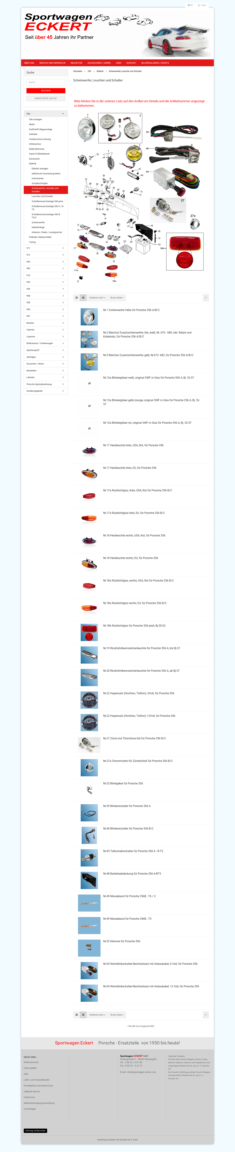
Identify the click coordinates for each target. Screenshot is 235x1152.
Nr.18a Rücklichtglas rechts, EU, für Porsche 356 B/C (135, 603)
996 (28, 309)
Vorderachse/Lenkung (40, 139)
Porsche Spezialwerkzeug (39, 384)
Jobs (118, 63)
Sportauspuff (32, 350)
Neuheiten (76, 63)
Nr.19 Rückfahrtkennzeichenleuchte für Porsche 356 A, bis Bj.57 (141, 648)
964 (28, 261)
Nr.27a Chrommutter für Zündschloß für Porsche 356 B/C (138, 761)
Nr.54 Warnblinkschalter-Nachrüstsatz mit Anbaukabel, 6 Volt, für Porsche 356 (150, 963)
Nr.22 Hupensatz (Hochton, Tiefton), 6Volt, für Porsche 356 (138, 693)
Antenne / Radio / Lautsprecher (47, 232)
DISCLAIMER (30, 1068)
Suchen (46, 90)
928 (28, 302)
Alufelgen (31, 357)
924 (28, 282)
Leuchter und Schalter (42, 196)
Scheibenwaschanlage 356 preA (47, 201)
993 (28, 268)
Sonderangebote (34, 391)
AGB (26, 1074)
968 (28, 295)
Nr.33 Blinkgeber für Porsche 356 (123, 783)
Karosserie (34, 158)
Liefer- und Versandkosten (37, 1080)
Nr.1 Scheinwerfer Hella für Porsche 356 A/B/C (131, 310)
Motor (32, 124)
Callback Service (32, 1091)
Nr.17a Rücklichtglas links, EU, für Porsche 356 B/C (134, 513)
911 (28, 248)
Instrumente (38, 178)
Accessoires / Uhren (99, 63)
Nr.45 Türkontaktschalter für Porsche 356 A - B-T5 (133, 851)
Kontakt (131, 63)
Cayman (30, 329)
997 (28, 316)
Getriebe (33, 134)
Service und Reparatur (52, 63)
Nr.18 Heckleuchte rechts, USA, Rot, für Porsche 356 (134, 535)
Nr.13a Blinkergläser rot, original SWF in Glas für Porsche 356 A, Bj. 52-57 (147, 422)
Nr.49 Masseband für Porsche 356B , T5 (127, 918)
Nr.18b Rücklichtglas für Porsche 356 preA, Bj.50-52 (134, 625)
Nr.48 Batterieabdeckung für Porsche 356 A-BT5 (132, 873)
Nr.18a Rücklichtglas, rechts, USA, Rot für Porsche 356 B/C (138, 580)
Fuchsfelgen (30, 1109)
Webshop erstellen (106, 1139)
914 (28, 275)
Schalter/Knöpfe (40, 183)
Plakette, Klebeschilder (40, 237)
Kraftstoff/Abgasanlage (40, 129)
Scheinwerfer (38, 222)
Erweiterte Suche (46, 98)
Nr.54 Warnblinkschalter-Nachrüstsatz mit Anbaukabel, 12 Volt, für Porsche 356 (151, 986)
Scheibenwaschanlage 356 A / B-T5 (48, 208)
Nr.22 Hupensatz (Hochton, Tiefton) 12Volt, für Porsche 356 (139, 715)
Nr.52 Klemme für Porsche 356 (121, 941)
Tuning (32, 242)
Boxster (30, 323)
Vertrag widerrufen (35, 1130)
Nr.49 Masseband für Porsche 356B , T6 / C (129, 896)
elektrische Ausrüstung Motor (46, 173)
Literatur (30, 377)
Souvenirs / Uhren (35, 363)
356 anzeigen (35, 119)
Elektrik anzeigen (40, 168)
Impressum (29, 1097)
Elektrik (32, 163)
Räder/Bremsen (36, 149)
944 (28, 289)
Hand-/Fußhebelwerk (39, 153)
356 (28, 113)
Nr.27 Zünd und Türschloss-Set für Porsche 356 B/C (134, 738)
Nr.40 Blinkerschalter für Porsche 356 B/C (128, 828)
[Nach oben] (225, 1147)
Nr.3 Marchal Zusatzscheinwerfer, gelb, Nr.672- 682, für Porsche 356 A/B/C (148, 355)
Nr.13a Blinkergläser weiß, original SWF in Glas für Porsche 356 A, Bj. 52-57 (148, 377)
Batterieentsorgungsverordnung (39, 1103)
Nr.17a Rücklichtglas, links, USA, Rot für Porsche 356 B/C (137, 490)
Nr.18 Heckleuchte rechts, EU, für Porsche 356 (130, 558)
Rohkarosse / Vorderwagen (39, 343)
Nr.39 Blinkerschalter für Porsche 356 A (127, 806)
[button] (190, 5)
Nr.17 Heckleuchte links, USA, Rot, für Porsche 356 (133, 445)
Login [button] (203, 5)
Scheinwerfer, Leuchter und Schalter (45, 190)
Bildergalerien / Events (155, 63)
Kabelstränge (38, 227)
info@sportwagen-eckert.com (141, 1072)
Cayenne (30, 336)
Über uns (29, 63)
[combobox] (97, 297)
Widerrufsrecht (31, 1062)
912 (28, 254)
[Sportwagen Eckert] (117, 33)
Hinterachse (35, 144)
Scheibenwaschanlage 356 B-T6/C (46, 216)
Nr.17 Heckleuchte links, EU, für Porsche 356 (129, 467)
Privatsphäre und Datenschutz (38, 1085)
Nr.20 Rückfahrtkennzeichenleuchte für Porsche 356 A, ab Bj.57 (141, 670)
